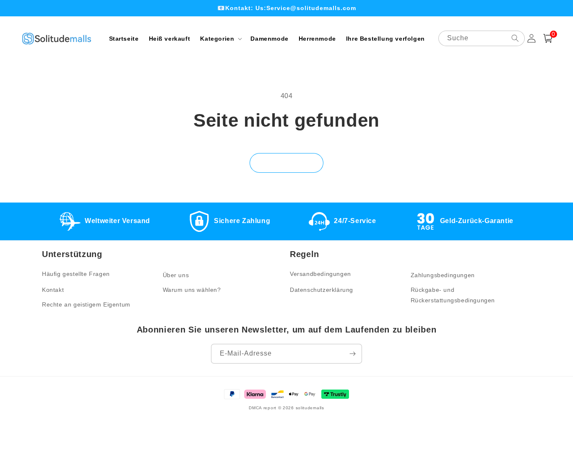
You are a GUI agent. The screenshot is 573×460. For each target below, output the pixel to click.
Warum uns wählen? (192, 289)
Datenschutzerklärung (321, 289)
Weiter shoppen (286, 162)
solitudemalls (310, 407)
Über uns (176, 275)
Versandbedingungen (320, 273)
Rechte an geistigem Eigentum (86, 304)
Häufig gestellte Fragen (76, 273)
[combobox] (481, 38)
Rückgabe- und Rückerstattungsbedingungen (453, 295)
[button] (220, 38)
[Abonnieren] (352, 354)
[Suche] (515, 38)
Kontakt (53, 289)
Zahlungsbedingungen (443, 275)
